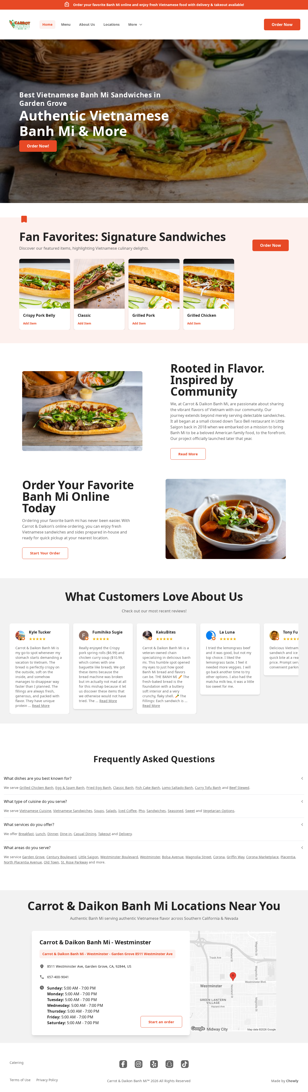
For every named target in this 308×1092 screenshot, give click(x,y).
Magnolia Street (198, 857)
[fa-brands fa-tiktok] (185, 1064)
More (132, 24)
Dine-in (66, 834)
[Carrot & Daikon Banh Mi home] (20, 25)
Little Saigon (88, 857)
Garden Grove (33, 857)
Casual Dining (85, 834)
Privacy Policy (47, 1080)
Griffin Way (235, 857)
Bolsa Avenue (173, 857)
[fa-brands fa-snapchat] (169, 1064)
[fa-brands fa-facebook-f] (123, 1064)
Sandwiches (156, 810)
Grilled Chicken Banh (36, 787)
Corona (219, 857)
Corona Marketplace (262, 857)
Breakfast (26, 834)
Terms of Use (20, 1080)
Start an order (161, 1021)
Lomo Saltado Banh (177, 787)
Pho (142, 810)
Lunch (40, 834)
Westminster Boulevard (119, 857)
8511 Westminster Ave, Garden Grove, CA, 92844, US (89, 966)
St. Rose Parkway (74, 862)
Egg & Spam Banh (69, 787)
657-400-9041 (58, 977)
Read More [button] (41, 705)
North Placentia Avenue (23, 862)
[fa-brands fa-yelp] (154, 1064)
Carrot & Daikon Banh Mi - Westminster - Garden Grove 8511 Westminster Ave (107, 954)
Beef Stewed (239, 787)
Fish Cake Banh (147, 787)
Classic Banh (123, 787)
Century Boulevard (61, 857)
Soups (99, 810)
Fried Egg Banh (98, 787)
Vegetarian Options (218, 810)
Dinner (52, 834)
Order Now (282, 24)
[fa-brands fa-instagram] (138, 1064)
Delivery (125, 834)
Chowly (292, 1081)
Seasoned (175, 810)
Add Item (30, 323)
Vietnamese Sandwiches (72, 810)
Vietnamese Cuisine (35, 810)
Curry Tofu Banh (208, 787)
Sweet (190, 810)
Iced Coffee (127, 810)
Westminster (150, 857)
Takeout (104, 834)
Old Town (51, 862)
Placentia (288, 857)
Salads (111, 810)
